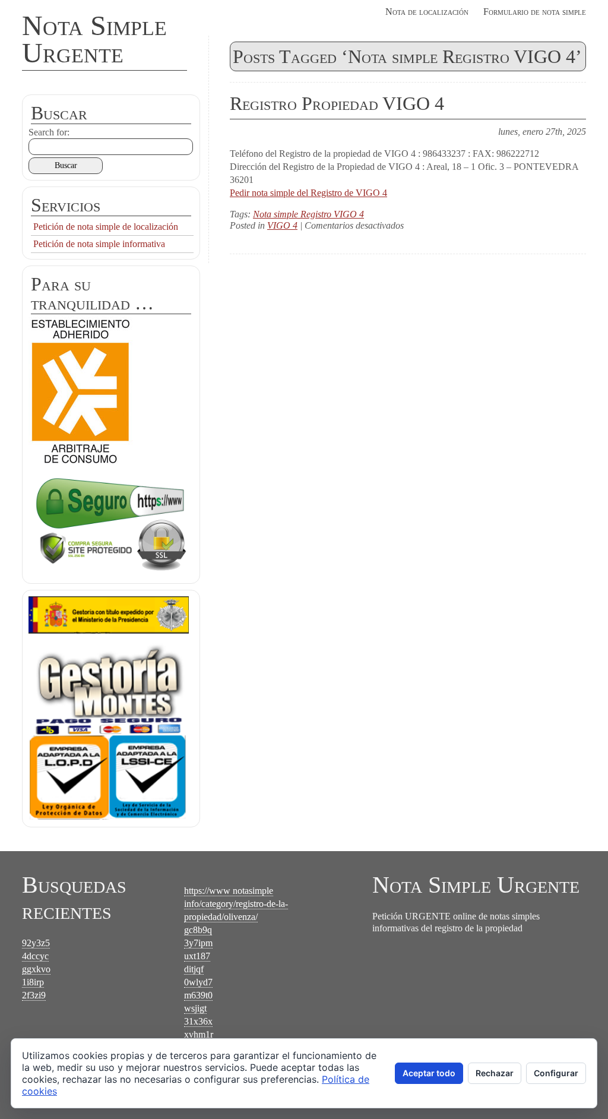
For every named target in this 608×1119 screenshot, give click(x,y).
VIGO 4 (282, 225)
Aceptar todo (429, 1073)
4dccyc (35, 956)
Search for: (48, 132)
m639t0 (198, 995)
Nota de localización (426, 12)
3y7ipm (198, 943)
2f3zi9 (34, 995)
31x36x (198, 1021)
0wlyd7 (198, 982)
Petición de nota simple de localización (105, 227)
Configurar (556, 1073)
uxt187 (197, 956)
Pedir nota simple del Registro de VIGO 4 (308, 193)
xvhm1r (198, 1034)
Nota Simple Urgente (94, 39)
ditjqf (194, 969)
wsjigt (195, 1008)
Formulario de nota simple (534, 12)
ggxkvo (36, 969)
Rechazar (495, 1073)
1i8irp (33, 982)
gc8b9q (198, 930)
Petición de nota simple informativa (99, 244)
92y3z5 (36, 943)
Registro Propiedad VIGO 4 (337, 103)
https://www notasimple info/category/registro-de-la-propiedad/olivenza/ (236, 904)
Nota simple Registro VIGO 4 (308, 214)
